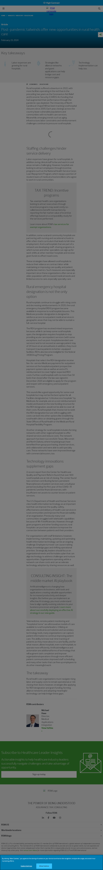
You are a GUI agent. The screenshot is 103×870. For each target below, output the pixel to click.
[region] (51, 862)
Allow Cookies (44, 866)
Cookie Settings (26, 866)
